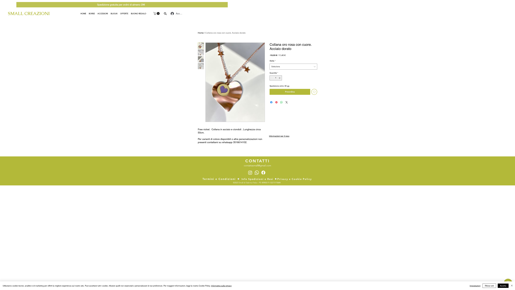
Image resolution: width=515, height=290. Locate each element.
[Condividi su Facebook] (271, 102)
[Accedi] (172, 14)
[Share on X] (286, 102)
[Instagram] (250, 172)
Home (201, 33)
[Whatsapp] (256, 172)
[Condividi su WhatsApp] (281, 102)
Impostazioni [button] (475, 285)
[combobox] (293, 67)
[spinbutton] (275, 78)
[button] (156, 13)
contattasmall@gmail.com (257, 165)
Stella (272, 61)
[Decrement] (271, 78)
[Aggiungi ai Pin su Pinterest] (276, 102)
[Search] (165, 13)
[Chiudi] (511, 286)
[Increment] (280, 78)
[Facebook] (263, 172)
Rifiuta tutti (489, 285)
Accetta (503, 285)
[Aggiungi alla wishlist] (314, 92)
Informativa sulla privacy (221, 285)
